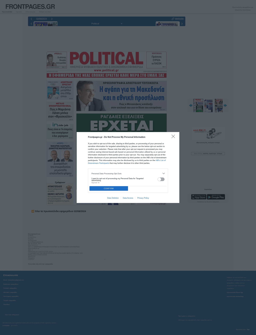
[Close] (174, 137)
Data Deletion (113, 198)
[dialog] (128, 167)
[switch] (161, 179)
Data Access (128, 198)
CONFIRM (109, 189)
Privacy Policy (143, 198)
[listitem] (128, 173)
